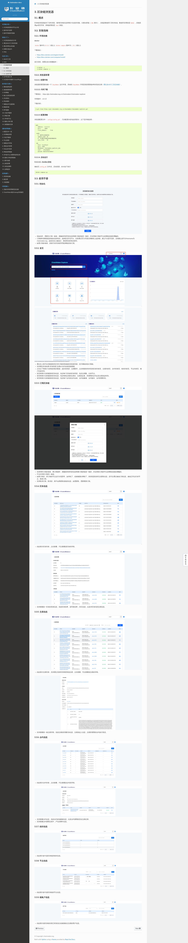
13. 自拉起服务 (6, 166)
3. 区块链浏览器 (7, 65)
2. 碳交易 (5, 179)
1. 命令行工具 (6, 59)
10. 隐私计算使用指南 (8, 157)
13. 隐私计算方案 (7, 121)
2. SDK (4, 62)
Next (137, 928)
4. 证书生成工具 (7, 76)
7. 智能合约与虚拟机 (8, 104)
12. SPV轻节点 (6, 118)
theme (54, 939)
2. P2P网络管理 (7, 134)
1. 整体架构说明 (7, 87)
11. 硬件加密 (6, 160)
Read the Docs (70, 939)
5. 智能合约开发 (7, 143)
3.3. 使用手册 (7, 74)
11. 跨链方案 (6, 115)
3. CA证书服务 (6, 137)
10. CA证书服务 (7, 113)
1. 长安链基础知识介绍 (9, 40)
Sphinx (44, 939)
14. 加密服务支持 (7, 124)
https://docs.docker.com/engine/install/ (50, 55)
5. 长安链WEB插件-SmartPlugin (11, 79)
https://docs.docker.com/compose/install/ (51, 57)
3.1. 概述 (6, 68)
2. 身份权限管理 (7, 89)
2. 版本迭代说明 (7, 30)
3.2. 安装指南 (7, 71)
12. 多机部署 (6, 163)
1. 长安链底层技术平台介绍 (10, 27)
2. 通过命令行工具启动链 (9, 43)
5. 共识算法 (5, 98)
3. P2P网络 (5, 92)
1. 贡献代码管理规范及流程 (10, 189)
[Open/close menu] (1, 65)
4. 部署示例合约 (7, 49)
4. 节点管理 (5, 140)
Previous (40, 928)
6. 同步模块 (5, 101)
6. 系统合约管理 (7, 146)
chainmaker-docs (15, 2)
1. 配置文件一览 (7, 131)
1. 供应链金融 (6, 176)
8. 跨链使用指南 (7, 152)
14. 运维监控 (6, 169)
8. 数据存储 (5, 107)
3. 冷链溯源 (5, 182)
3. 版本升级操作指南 (8, 33)
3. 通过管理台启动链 (8, 46)
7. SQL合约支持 (7, 149)
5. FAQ (4, 52)
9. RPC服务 (5, 110)
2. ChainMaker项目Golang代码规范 (12, 192)
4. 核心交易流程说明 (8, 95)
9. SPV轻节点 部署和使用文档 (11, 155)
